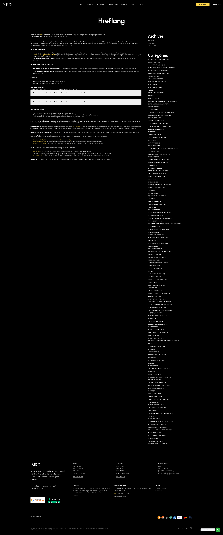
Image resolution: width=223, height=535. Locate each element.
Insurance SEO (153, 246)
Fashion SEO (152, 199)
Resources (151, 343)
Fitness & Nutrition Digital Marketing (161, 212)
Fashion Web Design (154, 201)
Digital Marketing (154, 146)
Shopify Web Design (154, 374)
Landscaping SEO (154, 265)
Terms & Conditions (161, 488)
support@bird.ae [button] (120, 496)
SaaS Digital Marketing (156, 360)
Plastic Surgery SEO (155, 313)
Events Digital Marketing (156, 187)
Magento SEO (152, 288)
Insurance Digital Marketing (158, 243)
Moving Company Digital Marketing (160, 304)
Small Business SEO (154, 380)
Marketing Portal (163, 468)
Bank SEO (151, 95)
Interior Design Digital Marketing (159, 251)
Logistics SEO (152, 282)
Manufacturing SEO (154, 296)
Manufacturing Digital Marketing (159, 293)
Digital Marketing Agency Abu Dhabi (168, 473)
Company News (153, 109)
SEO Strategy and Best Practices (159, 368)
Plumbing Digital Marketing (157, 316)
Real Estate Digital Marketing (158, 324)
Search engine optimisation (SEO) (44, 55)
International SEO (38, 155)
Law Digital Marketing (155, 268)
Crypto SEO (152, 132)
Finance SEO (152, 207)
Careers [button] (75, 496)
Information (152, 240)
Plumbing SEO (152, 318)
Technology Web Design (156, 405)
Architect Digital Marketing (158, 70)
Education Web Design (155, 168)
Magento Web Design (155, 290)
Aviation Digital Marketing (157, 82)
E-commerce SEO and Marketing (159, 154)
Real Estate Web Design (156, 329)
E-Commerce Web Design (156, 157)
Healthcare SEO (153, 232)
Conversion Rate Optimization (160, 126)
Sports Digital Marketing (157, 388)
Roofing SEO (152, 357)
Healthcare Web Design (156, 235)
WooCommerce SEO (154, 433)
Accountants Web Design (156, 65)
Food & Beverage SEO (155, 221)
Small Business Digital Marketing (159, 377)
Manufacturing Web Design (157, 299)
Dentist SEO (152, 140)
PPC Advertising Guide (155, 321)
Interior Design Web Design (157, 257)
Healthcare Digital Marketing (158, 229)
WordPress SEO (153, 438)
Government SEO (154, 226)
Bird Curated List (154, 98)
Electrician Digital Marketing (158, 171)
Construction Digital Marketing (159, 115)
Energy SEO (152, 179)
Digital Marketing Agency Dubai (167, 472)
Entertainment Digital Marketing (159, 185)
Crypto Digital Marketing (157, 129)
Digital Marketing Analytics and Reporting (163, 148)
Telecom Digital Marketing (157, 407)
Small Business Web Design (157, 382)
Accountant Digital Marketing (158, 59)
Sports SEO (152, 391)
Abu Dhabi (120, 464)
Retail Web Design (154, 352)
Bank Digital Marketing (156, 93)
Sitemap (54, 530)
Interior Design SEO (154, 254)
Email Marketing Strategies (157, 173)
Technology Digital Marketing (158, 399)
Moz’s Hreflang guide (39, 141)
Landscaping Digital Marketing (159, 263)
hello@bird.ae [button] (78, 476)
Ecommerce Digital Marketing (158, 160)
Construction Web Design (157, 121)
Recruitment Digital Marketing (158, 332)
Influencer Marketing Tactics (158, 238)
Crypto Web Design (154, 134)
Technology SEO (153, 402)
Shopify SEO (152, 371)
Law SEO (150, 271)
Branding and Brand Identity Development (162, 101)
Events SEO (151, 190)
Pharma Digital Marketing (157, 307)
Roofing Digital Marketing (157, 355)
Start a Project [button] (36, 488)
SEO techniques (77, 126)
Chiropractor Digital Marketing (159, 104)
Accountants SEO (154, 62)
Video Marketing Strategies (157, 424)
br (41, 35)
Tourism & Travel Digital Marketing (160, 413)
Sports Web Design (154, 394)
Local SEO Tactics (154, 277)
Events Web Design (154, 193)
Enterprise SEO (153, 182)
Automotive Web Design (156, 79)
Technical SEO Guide (155, 396)
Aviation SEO (152, 84)
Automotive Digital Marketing (158, 73)
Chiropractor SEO (154, 107)
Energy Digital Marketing (156, 176)
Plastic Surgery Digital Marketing (160, 310)
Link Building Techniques (156, 274)
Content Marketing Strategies (158, 123)
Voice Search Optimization (157, 427)
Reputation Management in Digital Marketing (163, 341)
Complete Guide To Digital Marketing (161, 112)
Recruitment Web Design (156, 338)
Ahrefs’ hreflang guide (39, 143)
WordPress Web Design (155, 441)
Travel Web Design (154, 419)
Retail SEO (151, 349)
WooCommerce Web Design (157, 435)
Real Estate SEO (153, 327)
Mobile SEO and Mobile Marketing (159, 302)
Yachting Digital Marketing (157, 444)
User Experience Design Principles (160, 421)
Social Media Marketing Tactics (159, 385)
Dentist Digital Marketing (157, 137)
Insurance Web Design (155, 249)
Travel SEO (151, 416)
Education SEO (153, 165)
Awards (150, 90)
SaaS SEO (151, 363)
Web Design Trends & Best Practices (160, 430)
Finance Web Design (154, 210)
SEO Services (37, 151)
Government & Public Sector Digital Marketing (164, 224)
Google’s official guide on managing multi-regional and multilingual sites (54, 140)
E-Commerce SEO (153, 151)
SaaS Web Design (153, 366)
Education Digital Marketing (158, 162)
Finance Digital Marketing (157, 204)
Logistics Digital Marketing (157, 279)
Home (32, 516)
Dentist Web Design (154, 143)
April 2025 (151, 43)
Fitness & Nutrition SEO (156, 215)
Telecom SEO (152, 410)
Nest (159, 467)
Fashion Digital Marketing (157, 196)
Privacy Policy (159, 490)
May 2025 (151, 40)
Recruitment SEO (153, 335)
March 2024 (152, 46)
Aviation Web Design (155, 87)
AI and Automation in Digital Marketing (161, 68)
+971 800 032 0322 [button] (79, 474)
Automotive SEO (153, 76)
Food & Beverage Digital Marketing (160, 218)
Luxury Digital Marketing (156, 285)
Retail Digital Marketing (156, 346)
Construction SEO (154, 118)
